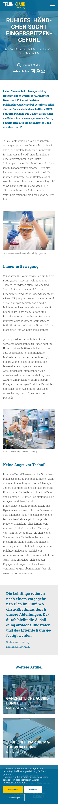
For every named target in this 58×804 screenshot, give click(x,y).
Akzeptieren (13, 789)
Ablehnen (33, 789)
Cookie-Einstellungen (14, 782)
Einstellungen (14, 797)
